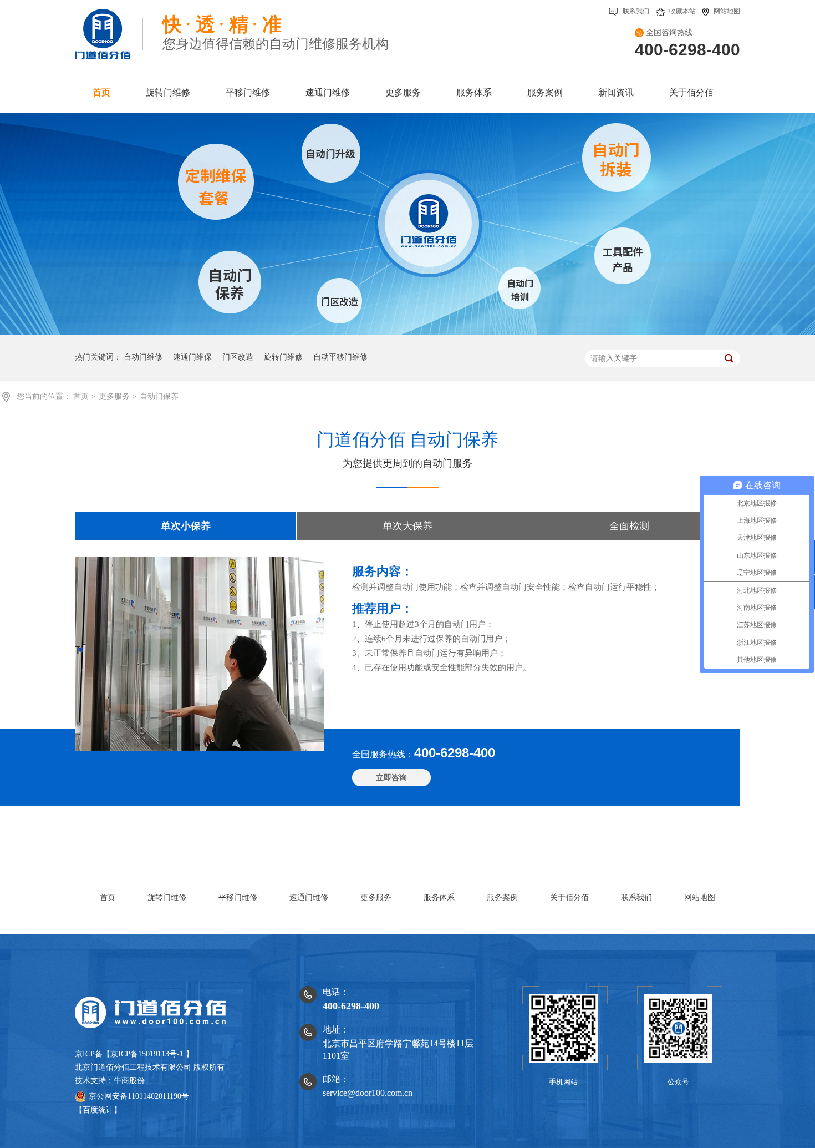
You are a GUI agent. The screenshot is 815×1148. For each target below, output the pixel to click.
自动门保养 (159, 396)
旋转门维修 (283, 357)
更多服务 (115, 396)
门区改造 (237, 357)
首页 (82, 396)
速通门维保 (192, 357)
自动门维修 (143, 357)
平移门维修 (237, 897)
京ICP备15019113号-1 (147, 1054)
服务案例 (502, 897)
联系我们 (636, 11)
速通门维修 (308, 897)
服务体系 (439, 897)
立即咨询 (391, 777)
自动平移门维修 (340, 357)
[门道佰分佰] (109, 29)
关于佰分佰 (569, 897)
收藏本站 (682, 11)
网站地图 (727, 11)
